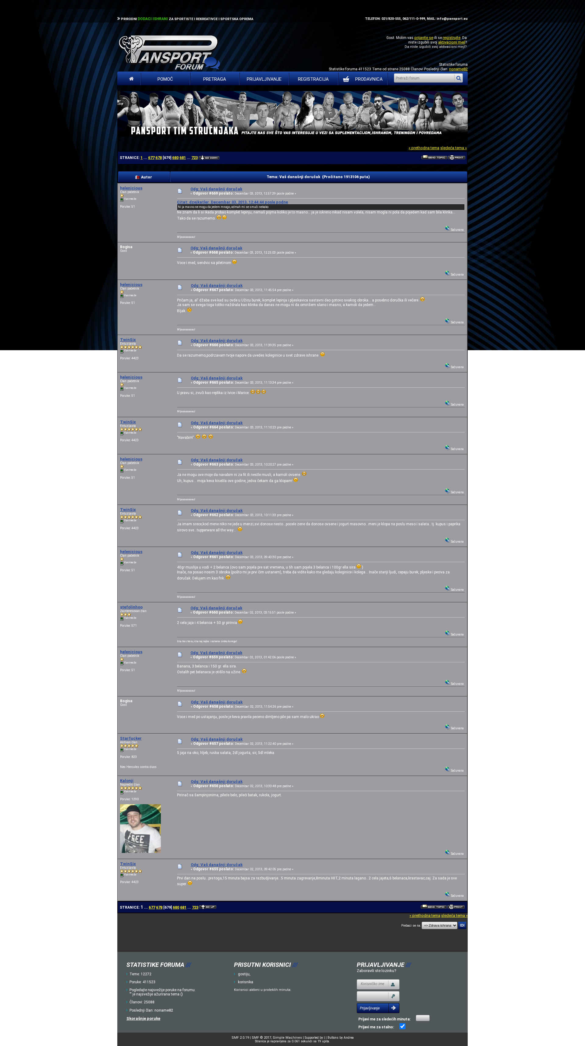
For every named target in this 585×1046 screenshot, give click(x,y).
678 (158, 157)
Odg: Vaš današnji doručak (216, 189)
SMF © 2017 (261, 1038)
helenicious (131, 188)
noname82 (458, 69)
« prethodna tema (424, 148)
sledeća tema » (453, 148)
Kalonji (126, 780)
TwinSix (128, 339)
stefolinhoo (131, 607)
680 (175, 157)
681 (182, 157)
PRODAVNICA (369, 79)
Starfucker (131, 738)
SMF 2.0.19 (240, 1038)
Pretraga (214, 79)
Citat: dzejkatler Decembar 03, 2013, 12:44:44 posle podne (232, 202)
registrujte (451, 37)
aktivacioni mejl (451, 42)
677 (151, 157)
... (146, 158)
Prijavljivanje (264, 79)
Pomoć (165, 79)
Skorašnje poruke (143, 1018)
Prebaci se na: (411, 925)
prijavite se (423, 37)
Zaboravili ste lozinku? (376, 970)
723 (194, 157)
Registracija (313, 79)
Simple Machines (287, 1038)
